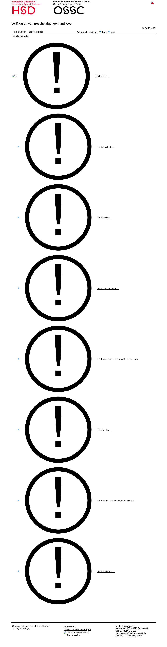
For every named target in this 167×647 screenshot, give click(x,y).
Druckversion (73, 635)
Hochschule (102, 76)
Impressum (69, 626)
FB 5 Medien (104, 430)
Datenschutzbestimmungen (77, 629)
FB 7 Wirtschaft (106, 571)
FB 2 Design (104, 217)
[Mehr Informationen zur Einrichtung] (57, 110)
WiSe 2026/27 (148, 28)
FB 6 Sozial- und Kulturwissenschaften (117, 500)
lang (113, 32)
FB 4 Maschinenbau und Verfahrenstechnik (119, 359)
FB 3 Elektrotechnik (108, 288)
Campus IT (129, 626)
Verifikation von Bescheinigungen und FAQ (41, 23)
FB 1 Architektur (106, 147)
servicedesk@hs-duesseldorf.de (130, 633)
